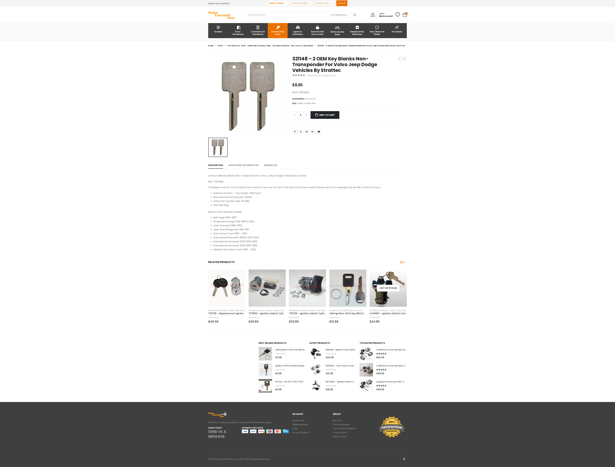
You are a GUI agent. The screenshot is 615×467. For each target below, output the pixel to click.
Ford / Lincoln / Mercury (270, 310)
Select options (361, 275)
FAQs (295, 428)
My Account (298, 420)
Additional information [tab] (243, 165)
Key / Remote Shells (377, 33)
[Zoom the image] (217, 414)
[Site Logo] (223, 15)
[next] (404, 59)
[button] (401, 262)
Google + (312, 131)
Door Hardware (238, 33)
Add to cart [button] (240, 275)
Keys (360, 310)
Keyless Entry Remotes (357, 33)
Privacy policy (340, 432)
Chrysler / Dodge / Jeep (229, 310)
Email (318, 131)
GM (356, 310)
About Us (337, 420)
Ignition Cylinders (297, 33)
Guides (218, 31)
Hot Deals (397, 31)
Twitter (300, 131)
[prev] (400, 59)
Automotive (213, 310)
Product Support (300, 432)
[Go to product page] (226, 288)
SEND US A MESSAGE (217, 434)
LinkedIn (306, 131)
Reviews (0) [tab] (270, 165)
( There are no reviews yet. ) (321, 75)
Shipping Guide (300, 424)
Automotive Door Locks (317, 33)
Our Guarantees (341, 424)
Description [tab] (215, 165)
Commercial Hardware (258, 33)
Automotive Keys (277, 33)
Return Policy (339, 436)
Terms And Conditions (344, 428)
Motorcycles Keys (337, 33)
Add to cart (327, 115)
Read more (401, 275)
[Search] (354, 15)
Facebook (294, 131)
